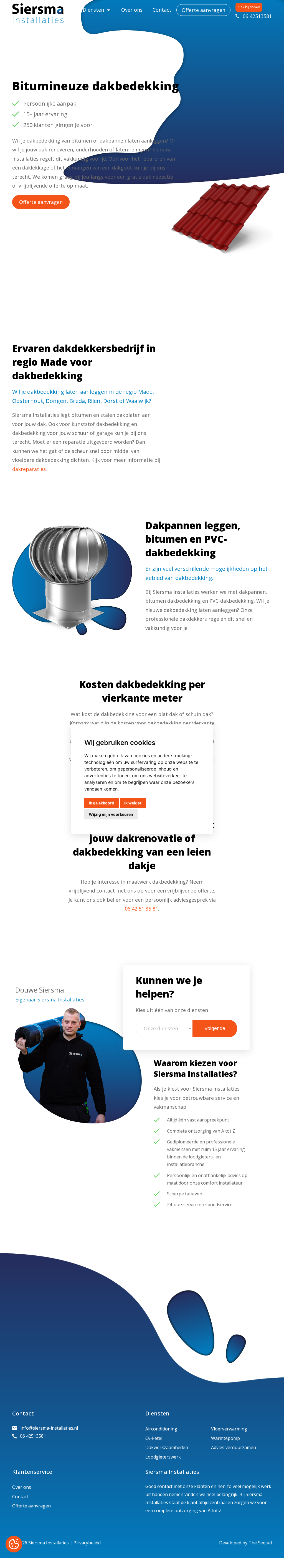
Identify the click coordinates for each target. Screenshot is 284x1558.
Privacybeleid (87, 1543)
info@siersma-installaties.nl (49, 1428)
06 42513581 (257, 16)
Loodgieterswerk (163, 1457)
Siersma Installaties (48, 1543)
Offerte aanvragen (203, 10)
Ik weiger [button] (132, 803)
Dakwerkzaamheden (166, 1447)
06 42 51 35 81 (141, 908)
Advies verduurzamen (233, 1447)
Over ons (132, 9)
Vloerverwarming (229, 1429)
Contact (162, 9)
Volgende (214, 1028)
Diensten (93, 9)
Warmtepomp (225, 1438)
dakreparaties (29, 469)
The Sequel (260, 1543)
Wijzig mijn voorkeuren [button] (111, 814)
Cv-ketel (153, 1438)
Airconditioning (161, 1429)
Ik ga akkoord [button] (101, 803)
